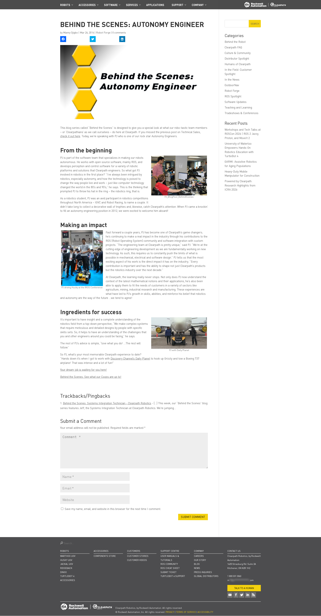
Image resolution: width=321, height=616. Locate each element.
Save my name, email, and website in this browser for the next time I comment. (113, 509)
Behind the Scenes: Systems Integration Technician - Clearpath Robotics (107, 403)
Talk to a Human (244, 588)
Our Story (200, 560)
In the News (232, 79)
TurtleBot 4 (67, 576)
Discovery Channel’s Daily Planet (130, 358)
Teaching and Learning (238, 107)
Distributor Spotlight (237, 58)
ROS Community (169, 564)
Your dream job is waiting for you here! (83, 369)
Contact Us (234, 551)
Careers (199, 556)
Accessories (67, 580)
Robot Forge (103, 32)
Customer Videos (137, 560)
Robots (64, 551)
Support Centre (169, 551)
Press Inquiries (203, 572)
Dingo (63, 572)
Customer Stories (137, 556)
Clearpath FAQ (233, 47)
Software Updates (236, 102)
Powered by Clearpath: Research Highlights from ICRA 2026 (240, 185)
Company (199, 551)
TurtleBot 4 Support (172, 576)
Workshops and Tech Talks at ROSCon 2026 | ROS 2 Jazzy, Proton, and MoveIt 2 (243, 134)
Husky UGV (66, 560)
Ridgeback (66, 568)
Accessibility (205, 612)
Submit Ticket (168, 572)
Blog (197, 564)
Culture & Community (238, 53)
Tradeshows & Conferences (241, 113)
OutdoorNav (232, 85)
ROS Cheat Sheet (170, 568)
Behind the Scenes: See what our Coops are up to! (90, 377)
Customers (133, 551)
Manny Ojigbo (70, 32)
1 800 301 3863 (234, 576)
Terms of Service (186, 612)
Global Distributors (206, 576)
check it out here (70, 136)
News (197, 568)
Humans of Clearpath (238, 64)
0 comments (119, 32)
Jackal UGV (66, 564)
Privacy (170, 612)
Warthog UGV (67, 556)
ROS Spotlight (233, 96)
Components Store (105, 556)
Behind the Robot (235, 42)
